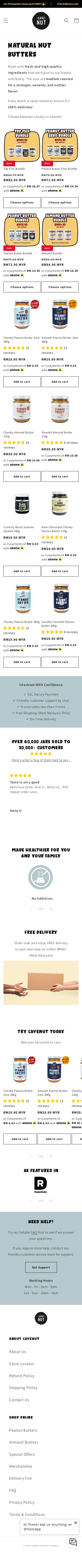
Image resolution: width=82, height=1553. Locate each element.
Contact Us (19, 1399)
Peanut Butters (23, 1430)
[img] (41, 754)
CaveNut (35, 1545)
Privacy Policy (21, 1502)
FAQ (34, 1232)
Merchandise (20, 1466)
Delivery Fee (20, 1478)
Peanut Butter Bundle (17, 253)
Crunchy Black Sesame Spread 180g (18, 529)
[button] (6, 21)
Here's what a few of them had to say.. (41, 760)
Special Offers (21, 1454)
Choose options (22, 202)
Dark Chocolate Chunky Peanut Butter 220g (57, 529)
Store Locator (21, 1363)
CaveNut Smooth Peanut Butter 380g (57, 624)
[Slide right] (51, 909)
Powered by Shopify (49, 1545)
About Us (17, 1351)
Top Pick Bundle (14, 169)
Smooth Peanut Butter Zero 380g (59, 340)
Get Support (41, 1267)
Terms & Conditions (27, 1514)
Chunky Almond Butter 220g (18, 434)
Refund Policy (21, 1375)
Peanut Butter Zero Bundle (59, 169)
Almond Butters (23, 1442)
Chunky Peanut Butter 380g (21, 622)
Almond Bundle (51, 253)
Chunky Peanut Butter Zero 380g (21, 340)
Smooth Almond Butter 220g (56, 434)
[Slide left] (31, 909)
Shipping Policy (23, 1387)
